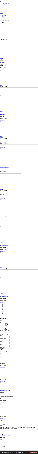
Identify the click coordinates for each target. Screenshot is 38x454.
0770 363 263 (2, 13)
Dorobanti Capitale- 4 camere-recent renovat (5, 390)
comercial (3, 18)
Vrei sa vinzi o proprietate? (6, 434)
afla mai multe (2, 69)
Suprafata (1, 341)
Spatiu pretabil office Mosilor (4, 167)
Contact (3, 7)
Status (1, 334)
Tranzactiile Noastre (5, 3)
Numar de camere (3, 338)
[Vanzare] (6, 323)
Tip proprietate (2, 329)
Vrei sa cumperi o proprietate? (7, 435)
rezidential (4, 15)
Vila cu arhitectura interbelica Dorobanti (5, 398)
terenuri (3, 16)
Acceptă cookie (33, 452)
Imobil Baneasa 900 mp (3, 219)
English (5, 1)
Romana (1, 1)
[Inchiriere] (6, 324)
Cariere (3, 5)
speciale (3, 19)
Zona (1, 333)
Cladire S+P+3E (2, 114)
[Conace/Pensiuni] (8, 327)
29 (2, 315)
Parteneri (3, 444)
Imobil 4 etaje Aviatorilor (4, 245)
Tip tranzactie (2, 326)
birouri (3, 17)
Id (0, 322)
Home (3, 22)
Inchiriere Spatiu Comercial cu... (5, 192)
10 (2, 313)
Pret (1, 335)
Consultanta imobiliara (5, 433)
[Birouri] (8, 329)
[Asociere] (6, 325)
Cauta (1, 349)
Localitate (2, 330)
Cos (3, 4)
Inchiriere (1, 58)
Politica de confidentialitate (11, 449)
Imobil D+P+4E (2, 62)
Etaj (1, 344)
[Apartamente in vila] (8, 328)
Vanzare (1, 59)
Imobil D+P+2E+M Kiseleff (4, 296)
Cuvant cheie (2, 347)
